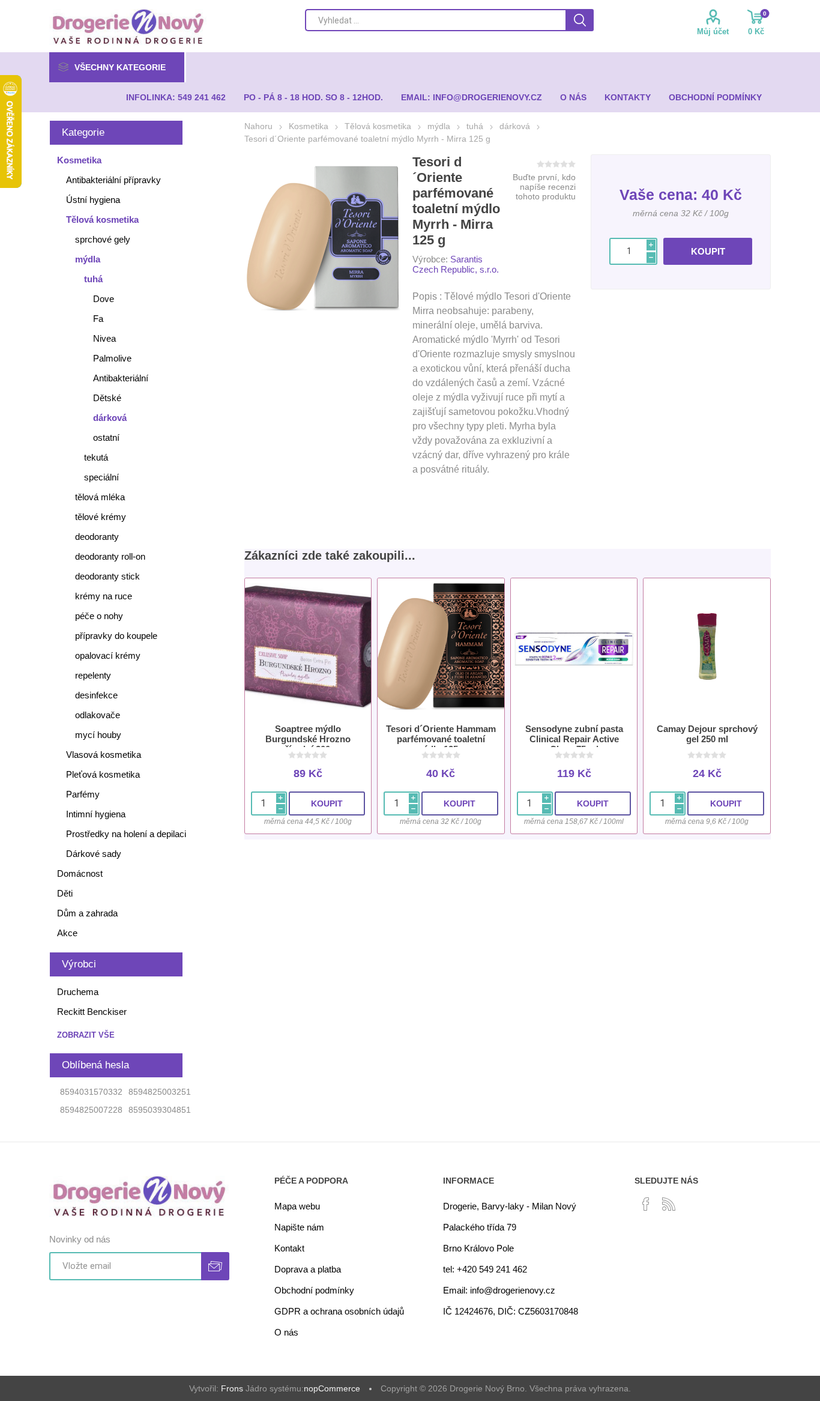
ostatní (106, 437)
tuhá (93, 279)
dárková (110, 418)
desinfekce (96, 695)
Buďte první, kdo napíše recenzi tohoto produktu (544, 186)
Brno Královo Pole (478, 1248)
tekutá (96, 457)
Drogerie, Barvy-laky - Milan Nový (509, 1206)
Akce (67, 933)
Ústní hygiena (93, 200)
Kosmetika (79, 160)
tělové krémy (100, 517)
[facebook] (646, 1204)
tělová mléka (100, 497)
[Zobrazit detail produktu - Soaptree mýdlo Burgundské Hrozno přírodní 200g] (308, 646)
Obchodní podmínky (314, 1290)
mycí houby (98, 735)
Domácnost (80, 873)
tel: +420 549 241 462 (485, 1269)
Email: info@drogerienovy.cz (499, 1290)
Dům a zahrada (87, 913)
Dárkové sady (93, 854)
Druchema (77, 992)
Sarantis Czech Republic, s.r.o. (455, 264)
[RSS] (668, 1204)
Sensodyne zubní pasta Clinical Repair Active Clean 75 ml (574, 739)
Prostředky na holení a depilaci (126, 834)
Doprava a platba (307, 1269)
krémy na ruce (103, 596)
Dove (103, 299)
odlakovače (97, 715)
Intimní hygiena (95, 814)
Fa (98, 318)
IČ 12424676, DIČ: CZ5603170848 (510, 1311)
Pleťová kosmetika (103, 774)
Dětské (107, 398)
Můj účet (713, 31)
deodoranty (97, 536)
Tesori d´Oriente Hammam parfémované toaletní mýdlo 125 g (441, 739)
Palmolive (112, 358)
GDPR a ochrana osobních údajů (339, 1311)
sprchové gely (102, 239)
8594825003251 (159, 1092)
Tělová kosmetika (102, 219)
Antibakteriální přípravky (113, 180)
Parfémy (83, 794)
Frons (232, 1388)
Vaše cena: (659, 194)
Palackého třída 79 (479, 1227)
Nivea (104, 338)
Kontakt (289, 1248)
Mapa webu (297, 1206)
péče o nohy (99, 616)
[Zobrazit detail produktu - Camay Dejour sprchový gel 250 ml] (707, 646)
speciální (101, 477)
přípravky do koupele (116, 636)
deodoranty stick (107, 576)
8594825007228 (91, 1110)
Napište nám (299, 1227)
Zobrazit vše (86, 1034)
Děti (65, 893)
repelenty (93, 675)
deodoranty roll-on (110, 556)
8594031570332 (91, 1092)
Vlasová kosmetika (103, 754)
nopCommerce (332, 1388)
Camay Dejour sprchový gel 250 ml (707, 734)
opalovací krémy (107, 655)
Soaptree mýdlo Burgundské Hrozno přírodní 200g (308, 739)
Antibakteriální (120, 378)
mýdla (87, 259)
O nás (286, 1332)
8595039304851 (159, 1110)
